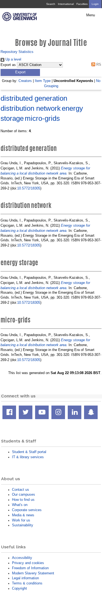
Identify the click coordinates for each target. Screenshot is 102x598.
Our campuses (23, 494)
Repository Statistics (17, 52)
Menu (90, 15)
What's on (19, 505)
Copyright (19, 588)
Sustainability (22, 525)
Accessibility (22, 558)
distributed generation (34, 98)
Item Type (43, 81)
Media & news (23, 515)
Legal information (25, 578)
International (66, 3)
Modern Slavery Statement (33, 573)
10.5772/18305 (28, 188)
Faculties (82, 3)
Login (95, 3)
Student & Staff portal (29, 452)
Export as (8, 65)
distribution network (31, 108)
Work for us (21, 520)
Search (50, 3)
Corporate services (27, 510)
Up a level (12, 59)
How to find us (23, 500)
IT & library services (28, 457)
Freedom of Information (30, 568)
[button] (20, 72)
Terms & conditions (27, 583)
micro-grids (42, 118)
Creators (25, 81)
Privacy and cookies (28, 563)
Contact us (20, 490)
